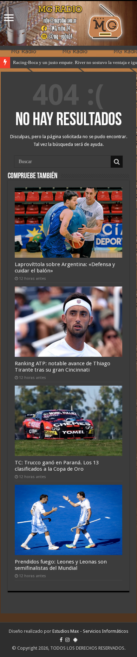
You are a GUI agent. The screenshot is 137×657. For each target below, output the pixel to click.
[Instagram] (67, 640)
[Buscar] (117, 162)
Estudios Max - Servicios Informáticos (90, 631)
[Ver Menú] (9, 18)
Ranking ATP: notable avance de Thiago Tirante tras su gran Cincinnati (62, 366)
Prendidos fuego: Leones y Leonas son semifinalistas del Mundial (61, 565)
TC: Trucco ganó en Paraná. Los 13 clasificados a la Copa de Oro (57, 465)
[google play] (75, 640)
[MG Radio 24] (68, 23)
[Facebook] (61, 640)
